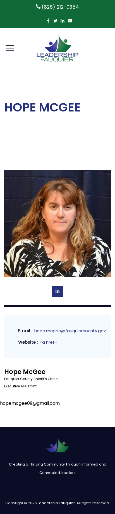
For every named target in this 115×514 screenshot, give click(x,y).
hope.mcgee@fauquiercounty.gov (70, 331)
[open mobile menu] (9, 47)
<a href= (49, 342)
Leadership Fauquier (56, 503)
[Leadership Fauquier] (57, 48)
